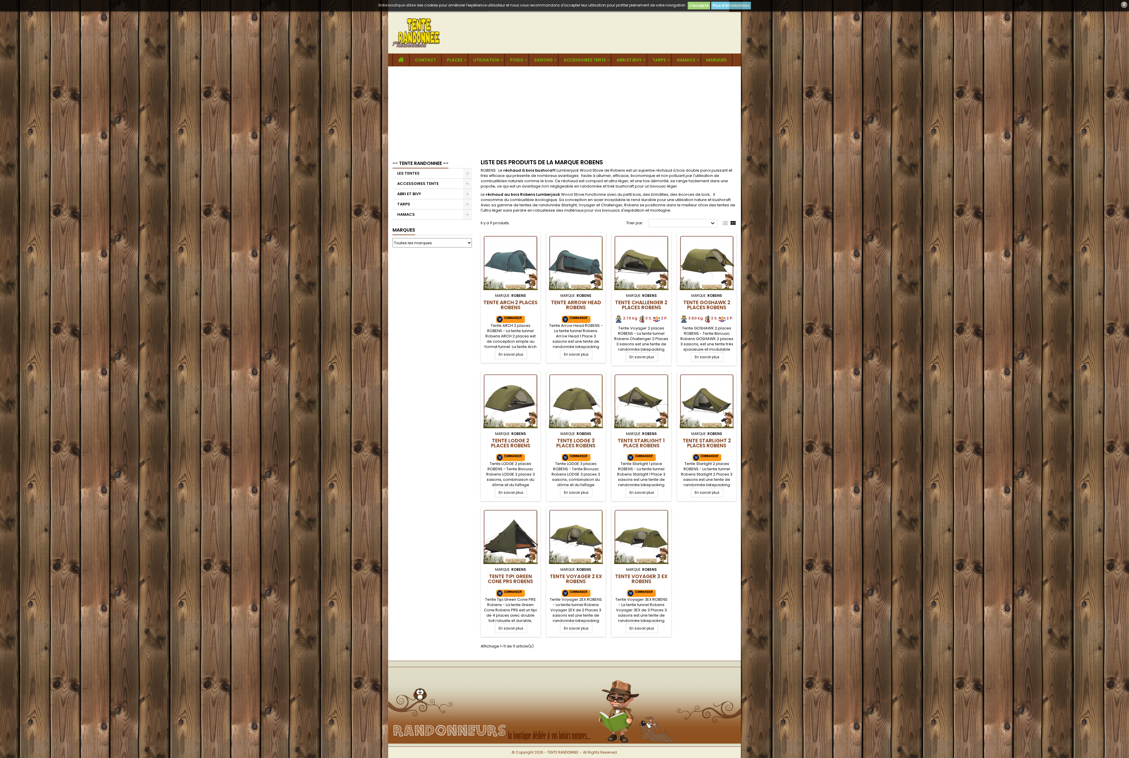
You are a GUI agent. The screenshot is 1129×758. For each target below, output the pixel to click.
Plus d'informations (731, 5)
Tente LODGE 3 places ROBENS (575, 443)
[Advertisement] (564, 110)
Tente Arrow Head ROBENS (576, 305)
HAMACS (686, 60)
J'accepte (699, 5)
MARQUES (716, 60)
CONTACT (425, 60)
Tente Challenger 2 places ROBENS (641, 305)
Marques (404, 230)
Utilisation (486, 60)
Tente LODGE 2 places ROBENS (510, 443)
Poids (516, 60)
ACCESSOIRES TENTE (585, 60)
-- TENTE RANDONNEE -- (420, 163)
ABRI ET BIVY (629, 60)
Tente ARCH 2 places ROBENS (510, 305)
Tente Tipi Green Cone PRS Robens (510, 579)
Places (454, 60)
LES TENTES (408, 173)
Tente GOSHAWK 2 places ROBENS (706, 305)
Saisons (543, 60)
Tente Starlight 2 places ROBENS (707, 443)
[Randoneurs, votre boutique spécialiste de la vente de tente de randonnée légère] (564, 677)
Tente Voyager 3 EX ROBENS (641, 579)
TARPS (659, 60)
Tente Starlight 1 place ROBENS (641, 443)
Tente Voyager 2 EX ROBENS (576, 579)
